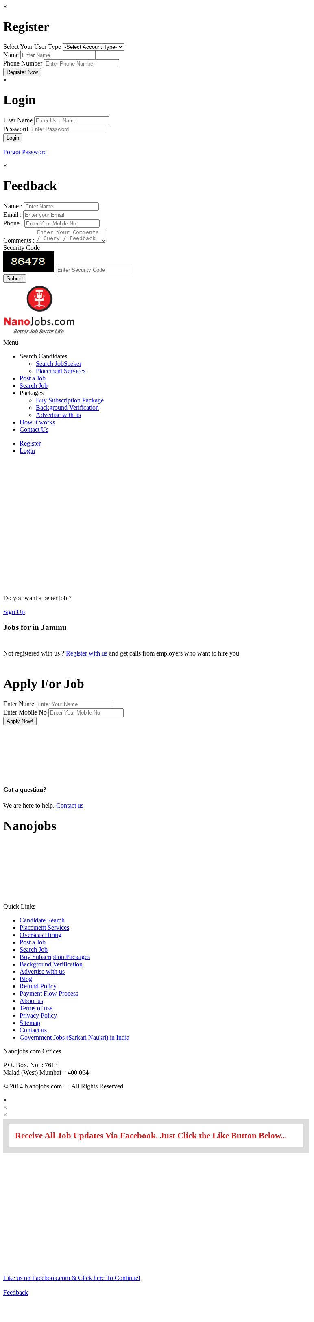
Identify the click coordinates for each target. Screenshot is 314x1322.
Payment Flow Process (49, 993)
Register (30, 443)
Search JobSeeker (58, 363)
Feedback (15, 1292)
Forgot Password (25, 152)
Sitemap (30, 1022)
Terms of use (36, 1008)
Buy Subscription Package (70, 400)
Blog (26, 978)
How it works (37, 422)
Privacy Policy (38, 1015)
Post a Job (33, 378)
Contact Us (34, 429)
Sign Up (14, 611)
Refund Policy (38, 986)
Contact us (69, 805)
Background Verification (67, 407)
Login (27, 450)
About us (31, 1000)
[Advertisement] (37, 519)
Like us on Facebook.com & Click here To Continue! (71, 1277)
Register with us (86, 653)
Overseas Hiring (40, 934)
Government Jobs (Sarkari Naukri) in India (74, 1037)
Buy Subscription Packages (55, 956)
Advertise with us (58, 414)
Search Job (34, 385)
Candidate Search (42, 920)
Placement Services (60, 370)
